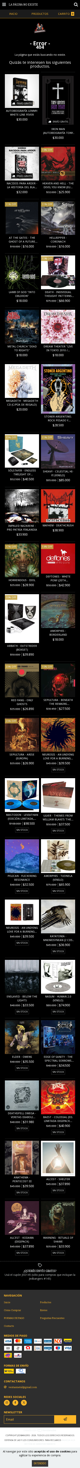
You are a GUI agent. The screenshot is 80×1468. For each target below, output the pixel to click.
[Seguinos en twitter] (24, 1403)
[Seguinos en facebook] (15, 1403)
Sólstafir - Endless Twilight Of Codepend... (22, 472)
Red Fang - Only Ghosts (22, 702)
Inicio (7, 1302)
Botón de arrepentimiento (40, 1444)
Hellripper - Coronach (58, 239)
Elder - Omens (22, 1056)
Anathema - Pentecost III (22, 1179)
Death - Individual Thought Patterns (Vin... (58, 294)
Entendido (40, 1463)
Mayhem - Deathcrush (58, 525)
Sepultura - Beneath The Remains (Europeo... (58, 702)
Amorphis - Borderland (58, 632)
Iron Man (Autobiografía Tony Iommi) (58, 131)
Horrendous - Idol (22, 580)
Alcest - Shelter (58, 1179)
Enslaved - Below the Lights (22, 998)
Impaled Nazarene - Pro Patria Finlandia (22, 527)
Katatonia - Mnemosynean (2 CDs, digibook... (58, 938)
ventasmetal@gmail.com (23, 1387)
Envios (43, 1310)
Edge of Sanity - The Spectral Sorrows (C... (58, 1059)
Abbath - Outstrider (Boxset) (22, 647)
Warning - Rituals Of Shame (58, 1239)
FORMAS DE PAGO (14, 1318)
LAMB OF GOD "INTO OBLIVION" (22, 294)
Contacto (9, 1326)
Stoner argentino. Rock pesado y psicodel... (58, 418)
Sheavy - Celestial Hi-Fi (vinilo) (58, 473)
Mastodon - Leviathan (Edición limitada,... (22, 816)
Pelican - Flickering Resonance (22, 877)
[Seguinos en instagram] (7, 1403)
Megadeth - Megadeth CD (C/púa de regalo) (22, 402)
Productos (45, 1302)
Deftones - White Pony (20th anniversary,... (58, 578)
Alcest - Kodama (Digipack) (22, 1239)
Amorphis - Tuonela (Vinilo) (58, 877)
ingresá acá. (69, 1440)
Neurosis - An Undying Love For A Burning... (58, 756)
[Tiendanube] (40, 1431)
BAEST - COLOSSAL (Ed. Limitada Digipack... (58, 1119)
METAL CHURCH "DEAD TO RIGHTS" (22, 348)
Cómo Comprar (12, 1310)
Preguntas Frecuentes (52, 1318)
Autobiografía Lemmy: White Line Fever (22, 112)
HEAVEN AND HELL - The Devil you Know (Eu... (58, 185)
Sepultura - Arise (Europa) (22, 756)
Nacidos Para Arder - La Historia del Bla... (22, 185)
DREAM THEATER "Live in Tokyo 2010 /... (58, 348)
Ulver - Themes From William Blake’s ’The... (58, 817)
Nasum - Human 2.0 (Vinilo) (58, 998)
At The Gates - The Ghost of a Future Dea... (22, 240)
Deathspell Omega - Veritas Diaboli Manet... (22, 1115)
